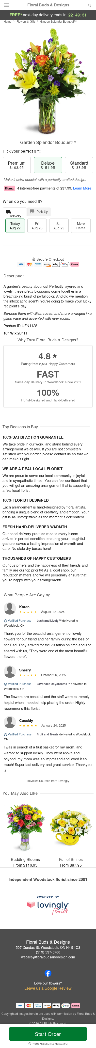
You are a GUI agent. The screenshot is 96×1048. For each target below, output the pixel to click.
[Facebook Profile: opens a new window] (48, 973)
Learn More (82, 188)
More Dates (80, 225)
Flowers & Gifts (25, 21)
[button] (85, 1037)
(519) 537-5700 (48, 952)
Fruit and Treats (48, 734)
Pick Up (42, 211)
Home (8, 21)
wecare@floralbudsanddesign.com (48, 956)
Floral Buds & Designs (48, 5)
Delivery (15, 214)
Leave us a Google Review (48, 988)
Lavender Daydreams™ (53, 684)
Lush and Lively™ (49, 620)
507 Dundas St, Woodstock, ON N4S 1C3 (48, 947)
